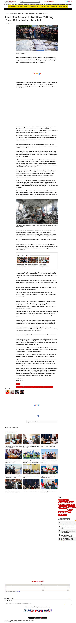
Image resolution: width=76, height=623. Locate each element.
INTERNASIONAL (19, 387)
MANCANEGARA (63, 504)
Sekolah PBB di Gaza (48, 387)
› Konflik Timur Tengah (23, 13)
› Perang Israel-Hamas (33, 13)
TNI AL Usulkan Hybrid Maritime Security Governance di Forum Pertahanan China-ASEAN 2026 (49, 461)
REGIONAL (63, 512)
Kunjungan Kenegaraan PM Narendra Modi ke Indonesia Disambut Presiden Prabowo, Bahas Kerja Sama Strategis (12, 491)
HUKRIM (66, 500)
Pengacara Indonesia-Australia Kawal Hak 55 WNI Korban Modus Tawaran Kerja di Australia (31, 476)
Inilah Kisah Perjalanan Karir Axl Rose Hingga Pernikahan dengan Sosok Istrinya (68, 527)
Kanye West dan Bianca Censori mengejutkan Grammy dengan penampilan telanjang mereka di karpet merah (67, 536)
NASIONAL (63, 507)
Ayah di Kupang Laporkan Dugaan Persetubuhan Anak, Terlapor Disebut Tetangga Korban (68, 523)
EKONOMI (60, 499)
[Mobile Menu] (71, 4)
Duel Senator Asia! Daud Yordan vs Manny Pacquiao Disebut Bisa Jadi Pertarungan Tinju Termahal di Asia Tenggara (22, 266)
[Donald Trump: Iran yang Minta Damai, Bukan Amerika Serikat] (33, 260)
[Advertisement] (37, 73)
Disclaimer (16, 620)
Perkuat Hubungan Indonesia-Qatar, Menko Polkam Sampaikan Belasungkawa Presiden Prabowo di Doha (13, 476)
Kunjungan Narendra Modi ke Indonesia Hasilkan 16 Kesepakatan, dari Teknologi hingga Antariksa (49, 491)
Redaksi (11, 620)
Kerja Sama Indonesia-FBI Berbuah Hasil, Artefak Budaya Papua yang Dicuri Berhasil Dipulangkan (31, 446)
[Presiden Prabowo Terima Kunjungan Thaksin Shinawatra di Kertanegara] (49, 443)
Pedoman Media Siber (27, 620)
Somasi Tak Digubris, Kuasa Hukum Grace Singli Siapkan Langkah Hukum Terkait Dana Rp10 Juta (54, 6)
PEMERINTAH (71, 507)
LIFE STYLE (71, 502)
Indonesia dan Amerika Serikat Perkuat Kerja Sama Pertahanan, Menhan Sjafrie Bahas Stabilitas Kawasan (13, 461)
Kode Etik (20, 620)
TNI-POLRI (62, 515)
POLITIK (70, 509)
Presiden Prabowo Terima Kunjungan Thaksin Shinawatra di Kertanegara (48, 445)
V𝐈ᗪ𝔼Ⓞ (32, 620)
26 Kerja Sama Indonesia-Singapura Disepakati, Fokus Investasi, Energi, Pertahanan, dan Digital (48, 476)
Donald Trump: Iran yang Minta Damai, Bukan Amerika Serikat (33, 265)
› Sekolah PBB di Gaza (43, 13)
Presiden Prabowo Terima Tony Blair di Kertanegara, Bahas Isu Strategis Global (31, 490)
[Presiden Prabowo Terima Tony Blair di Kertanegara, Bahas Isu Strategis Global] (31, 488)
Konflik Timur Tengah (28, 387)
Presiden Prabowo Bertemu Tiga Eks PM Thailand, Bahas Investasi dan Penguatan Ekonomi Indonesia (44, 266)
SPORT (69, 511)
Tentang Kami (6, 620)
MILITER (72, 505)
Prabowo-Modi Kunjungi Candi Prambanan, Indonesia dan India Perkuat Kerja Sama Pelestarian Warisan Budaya (31, 461)
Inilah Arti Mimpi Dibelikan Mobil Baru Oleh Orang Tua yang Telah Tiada (68, 539)
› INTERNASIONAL (13, 13)
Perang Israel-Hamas (39, 387)
